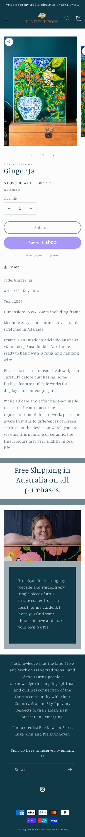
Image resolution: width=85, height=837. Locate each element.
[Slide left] (32, 155)
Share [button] (14, 267)
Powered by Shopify (57, 829)
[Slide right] (53, 155)
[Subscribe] (70, 770)
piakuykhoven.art (35, 829)
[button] (6, 18)
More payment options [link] (42, 255)
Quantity (11, 198)
